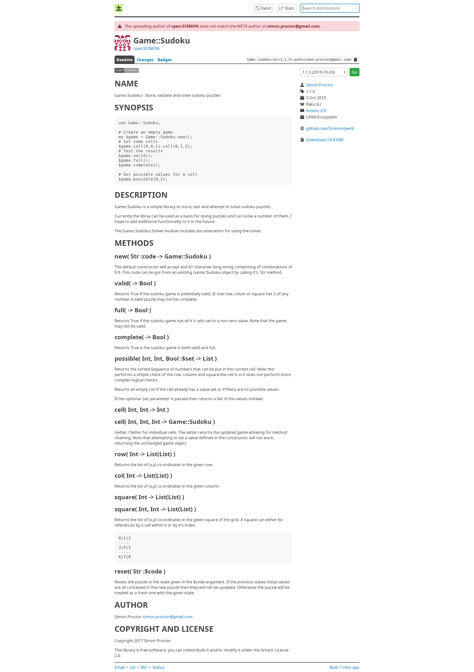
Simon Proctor (319, 85)
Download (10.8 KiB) (324, 139)
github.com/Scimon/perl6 (330, 128)
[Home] (119, 8)
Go (354, 72)
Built (344, 667)
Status (158, 667)
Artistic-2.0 (316, 110)
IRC (144, 667)
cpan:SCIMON (146, 48)
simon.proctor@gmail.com (168, 616)
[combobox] (329, 8)
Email (120, 667)
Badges (165, 59)
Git (133, 667)
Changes (145, 59)
